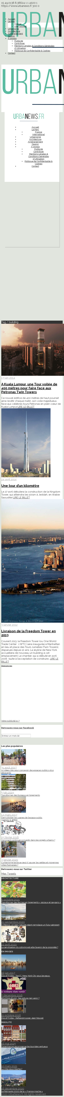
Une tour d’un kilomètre (20, 486)
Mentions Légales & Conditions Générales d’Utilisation (38, 156)
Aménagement (15, 33)
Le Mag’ (11, 21)
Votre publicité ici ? (10, 720)
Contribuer (19, 43)
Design (11, 36)
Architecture (14, 31)
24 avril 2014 (9, 479)
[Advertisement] (32, 215)
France (17, 24)
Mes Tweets (8, 873)
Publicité (18, 41)
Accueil (11, 19)
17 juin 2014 (8, 377)
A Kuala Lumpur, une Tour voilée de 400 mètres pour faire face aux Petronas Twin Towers (29, 388)
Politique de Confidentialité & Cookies (32, 50)
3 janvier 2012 (9, 624)
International (20, 26)
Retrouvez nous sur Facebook (17, 728)
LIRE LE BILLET (26, 406)
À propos (12, 38)
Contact (11, 53)
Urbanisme (13, 28)
